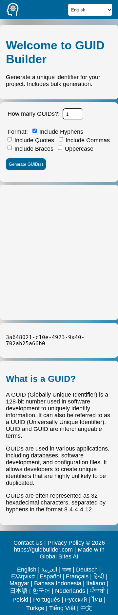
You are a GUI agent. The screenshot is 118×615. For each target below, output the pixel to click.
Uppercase (78, 148)
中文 (86, 608)
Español (50, 576)
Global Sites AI (59, 556)
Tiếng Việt (62, 608)
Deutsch (87, 569)
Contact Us (28, 542)
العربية (49, 569)
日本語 (19, 591)
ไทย (97, 599)
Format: (18, 131)
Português (46, 599)
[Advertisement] (59, 252)
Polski (20, 599)
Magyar (19, 583)
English (26, 569)
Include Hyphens (60, 131)
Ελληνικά (23, 576)
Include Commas (87, 140)
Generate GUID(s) (26, 164)
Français (77, 576)
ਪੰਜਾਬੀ (97, 591)
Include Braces (33, 148)
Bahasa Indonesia (57, 583)
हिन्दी (98, 576)
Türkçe (35, 608)
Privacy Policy (66, 542)
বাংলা (66, 569)
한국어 (41, 591)
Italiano (95, 583)
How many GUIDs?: (34, 114)
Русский (76, 599)
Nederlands (70, 591)
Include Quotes (33, 140)
